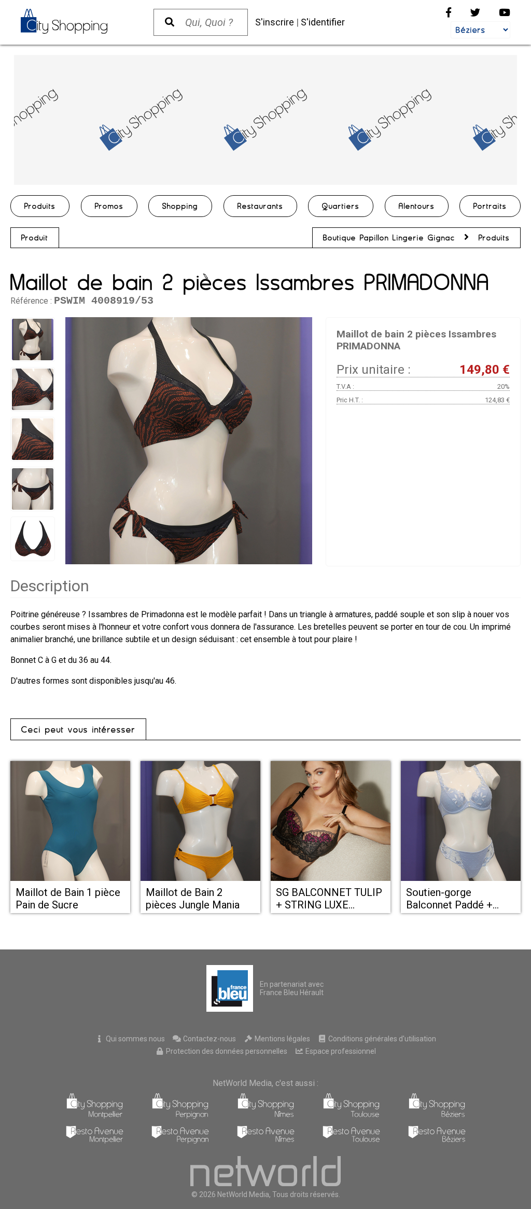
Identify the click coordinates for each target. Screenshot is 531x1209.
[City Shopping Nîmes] (265, 1116)
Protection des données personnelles (225, 1051)
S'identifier (323, 22)
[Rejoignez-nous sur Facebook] (448, 12)
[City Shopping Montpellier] (94, 1116)
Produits (39, 206)
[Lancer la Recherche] (169, 22)
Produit (34, 237)
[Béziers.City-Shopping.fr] (77, 21)
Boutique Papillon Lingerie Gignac (391, 237)
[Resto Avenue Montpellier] (94, 1141)
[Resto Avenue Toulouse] (351, 1141)
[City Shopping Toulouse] (351, 1116)
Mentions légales (281, 1039)
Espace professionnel (340, 1051)
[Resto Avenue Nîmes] (265, 1141)
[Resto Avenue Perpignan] (180, 1141)
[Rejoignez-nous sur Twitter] (475, 12)
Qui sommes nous (134, 1039)
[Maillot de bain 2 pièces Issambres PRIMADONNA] (188, 440)
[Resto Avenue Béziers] (436, 1141)
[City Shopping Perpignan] (180, 1116)
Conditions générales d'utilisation (381, 1039)
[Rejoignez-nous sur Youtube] (504, 12)
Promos (109, 206)
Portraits (490, 206)
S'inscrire (274, 22)
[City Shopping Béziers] (436, 1116)
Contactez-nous (208, 1039)
